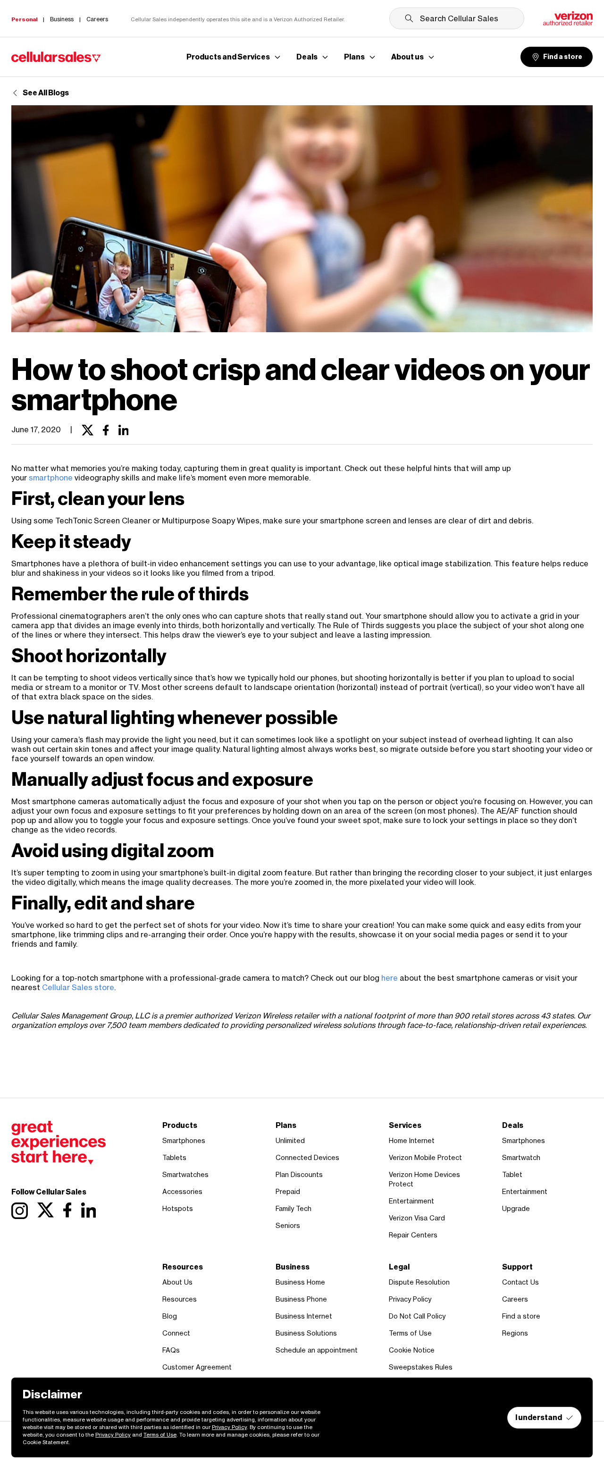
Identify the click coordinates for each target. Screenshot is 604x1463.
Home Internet (412, 1140)
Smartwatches (185, 1174)
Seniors (288, 1225)
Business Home (300, 1282)
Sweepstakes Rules (421, 1367)
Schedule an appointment (317, 1350)
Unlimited (290, 1140)
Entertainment (411, 1201)
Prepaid (288, 1191)
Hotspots (177, 1208)
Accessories (182, 1191)
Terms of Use (410, 1333)
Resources (179, 1299)
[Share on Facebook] (106, 431)
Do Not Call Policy (417, 1316)
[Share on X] (87, 431)
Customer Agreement (197, 1367)
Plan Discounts (299, 1174)
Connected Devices (307, 1157)
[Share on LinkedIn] (123, 431)
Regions (515, 1333)
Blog (169, 1316)
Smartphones (183, 1140)
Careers (515, 1299)
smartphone (51, 477)
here (389, 978)
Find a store (562, 57)
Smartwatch (521, 1157)
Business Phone (301, 1299)
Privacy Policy (410, 1299)
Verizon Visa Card (417, 1218)
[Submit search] (409, 18)
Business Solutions (306, 1333)
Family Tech (293, 1208)
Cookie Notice (412, 1350)
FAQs (171, 1350)
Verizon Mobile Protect (425, 1157)
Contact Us (520, 1282)
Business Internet (304, 1316)
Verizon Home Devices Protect (424, 1179)
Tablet (512, 1174)
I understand (538, 1417)
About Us (177, 1282)
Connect (176, 1333)
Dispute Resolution (419, 1282)
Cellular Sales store (78, 987)
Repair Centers (413, 1235)
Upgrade (516, 1208)
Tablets (174, 1157)
